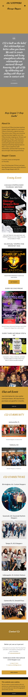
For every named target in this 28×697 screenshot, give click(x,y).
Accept (14, 693)
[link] (14, 9)
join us (14, 406)
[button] (3, 5)
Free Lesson (14, 672)
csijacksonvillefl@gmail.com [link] (14, 665)
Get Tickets (14, 282)
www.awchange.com (15, 653)
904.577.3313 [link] (14, 663)
